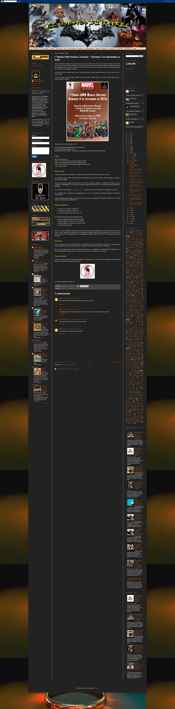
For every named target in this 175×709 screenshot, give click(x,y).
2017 (128, 150)
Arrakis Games (133, 241)
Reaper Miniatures (130, 375)
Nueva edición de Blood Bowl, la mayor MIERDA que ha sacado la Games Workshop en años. (135, 452)
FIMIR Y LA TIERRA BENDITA (43, 370)
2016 (128, 152)
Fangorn (127, 309)
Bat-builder (138, 268)
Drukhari (130, 292)
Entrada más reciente (60, 362)
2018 (128, 147)
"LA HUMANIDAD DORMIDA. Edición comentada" (44, 312)
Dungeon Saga (137, 292)
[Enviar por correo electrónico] (81, 286)
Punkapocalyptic (89, 48)
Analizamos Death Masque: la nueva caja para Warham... (135, 191)
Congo (134, 283)
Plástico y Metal (38, 247)
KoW (65, 48)
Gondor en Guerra (137, 322)
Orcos (135, 367)
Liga (140, 350)
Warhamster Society (39, 353)
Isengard (141, 339)
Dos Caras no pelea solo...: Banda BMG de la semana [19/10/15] (134, 579)
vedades (141, 404)
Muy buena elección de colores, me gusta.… (130, 95)
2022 (128, 139)
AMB (134, 234)
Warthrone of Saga (138, 418)
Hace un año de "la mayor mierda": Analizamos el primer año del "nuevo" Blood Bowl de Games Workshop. (135, 564)
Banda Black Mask (133, 252)
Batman (98, 48)
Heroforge (133, 330)
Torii (128, 398)
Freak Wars (134, 314)
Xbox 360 (132, 421)
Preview (134, 372)
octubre (131, 158)
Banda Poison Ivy (132, 262)
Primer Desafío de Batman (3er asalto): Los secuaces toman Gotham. (139, 517)
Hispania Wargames (130, 333)
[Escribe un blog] (82, 286)
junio (130, 210)
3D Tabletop (128, 230)
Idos (128, 336)
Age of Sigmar (45, 48)
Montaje (128, 359)
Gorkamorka (128, 324)
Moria (142, 359)
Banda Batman (139, 250)
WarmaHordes (72, 48)
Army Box (139, 239)
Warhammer (129, 409)
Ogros (137, 365)
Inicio (31, 48)
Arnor (127, 241)
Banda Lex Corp (137, 258)
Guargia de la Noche (138, 327)
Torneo (92, 288)
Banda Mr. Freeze (131, 259)
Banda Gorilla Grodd (138, 253)
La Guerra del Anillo (136, 348)
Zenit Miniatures (130, 423)
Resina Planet (130, 377)
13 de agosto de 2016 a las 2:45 (71, 309)
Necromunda (129, 362)
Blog (142, 275)
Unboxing (128, 401)
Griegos (139, 326)
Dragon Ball (140, 290)
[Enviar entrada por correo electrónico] (78, 286)
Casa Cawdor (138, 280)
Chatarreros (128, 281)
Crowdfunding (129, 286)
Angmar (133, 236)
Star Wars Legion (130, 389)
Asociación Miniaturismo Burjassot (67, 288)
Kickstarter (133, 344)
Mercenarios (138, 356)
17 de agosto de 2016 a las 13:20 (80, 319)
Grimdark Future (129, 327)
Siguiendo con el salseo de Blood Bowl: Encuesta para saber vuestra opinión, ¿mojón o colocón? (135, 486)
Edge (133, 293)
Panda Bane (128, 368)
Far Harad (128, 310)
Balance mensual (138, 247)
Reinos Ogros (138, 375)
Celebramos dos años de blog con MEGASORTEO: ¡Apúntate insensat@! (139, 435)
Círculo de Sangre (138, 281)
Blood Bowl (59, 48)
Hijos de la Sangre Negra (135, 332)
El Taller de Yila (138, 295)
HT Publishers (140, 335)
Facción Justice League (136, 306)
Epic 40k (137, 298)
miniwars (36, 384)
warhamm (137, 407)
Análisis (140, 234)
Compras (128, 283)
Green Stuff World (130, 326)
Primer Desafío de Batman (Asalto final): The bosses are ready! (138, 547)
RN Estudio (138, 378)
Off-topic (133, 365)
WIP (139, 420)
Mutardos (139, 361)
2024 (128, 135)
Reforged (36, 367)
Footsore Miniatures (132, 312)
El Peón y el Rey (38, 287)
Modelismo (128, 357)
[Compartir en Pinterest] (88, 286)
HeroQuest (127, 48)
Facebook (139, 307)
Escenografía (129, 300)
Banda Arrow (140, 249)
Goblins (139, 321)
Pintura (134, 48)
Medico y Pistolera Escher (40, 248)
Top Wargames (140, 397)
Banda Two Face (131, 267)
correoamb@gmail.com (78, 189)
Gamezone (133, 319)
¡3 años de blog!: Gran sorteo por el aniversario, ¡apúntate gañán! (139, 469)
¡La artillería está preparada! (136, 179)
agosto (130, 162)
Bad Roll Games (130, 245)
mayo (130, 212)
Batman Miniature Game (134, 270)
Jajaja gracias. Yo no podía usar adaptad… (130, 111)
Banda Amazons (132, 249)
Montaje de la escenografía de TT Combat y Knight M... (135, 204)
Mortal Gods (119, 48)
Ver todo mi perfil (36, 83)
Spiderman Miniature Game (132, 386)
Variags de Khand (134, 404)
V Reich (135, 403)
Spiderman (138, 384)
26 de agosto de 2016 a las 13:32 (74, 329)
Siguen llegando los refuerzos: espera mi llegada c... (134, 166)
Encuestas (128, 298)
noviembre (131, 156)
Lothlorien (139, 351)
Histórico (139, 333)
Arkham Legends (131, 239)
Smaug (134, 383)
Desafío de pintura (130, 290)
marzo (130, 216)
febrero (131, 218)
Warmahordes (136, 417)
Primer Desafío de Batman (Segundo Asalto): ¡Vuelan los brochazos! (139, 532)
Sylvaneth (133, 392)
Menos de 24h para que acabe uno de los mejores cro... (136, 199)
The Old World (136, 393)
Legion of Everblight (131, 350)
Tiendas (133, 397)
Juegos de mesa (135, 343)
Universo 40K (37, 308)
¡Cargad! (36, 260)
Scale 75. (128, 381)
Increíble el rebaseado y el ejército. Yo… (129, 119)
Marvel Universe (134, 353)
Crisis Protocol (136, 284)
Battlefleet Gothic (135, 272)
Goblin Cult (132, 321)
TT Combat (140, 398)
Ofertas (127, 365)
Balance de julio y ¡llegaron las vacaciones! (135, 195)
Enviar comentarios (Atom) (68, 364)
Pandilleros (135, 368)
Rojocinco (128, 380)
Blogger (96, 688)
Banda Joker (131, 255)
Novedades (135, 364)
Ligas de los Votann (130, 351)
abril (130, 214)
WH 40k (37, 48)
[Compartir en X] (84, 286)
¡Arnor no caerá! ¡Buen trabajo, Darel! (128, 103)
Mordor (136, 359)
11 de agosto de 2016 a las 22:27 (70, 298)
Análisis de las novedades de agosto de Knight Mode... (136, 169)
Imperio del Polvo (132, 338)
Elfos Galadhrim (130, 297)
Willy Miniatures (132, 420)
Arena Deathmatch (139, 238)
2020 (128, 143)
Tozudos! (36, 274)
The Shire (134, 395)
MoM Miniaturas (136, 358)
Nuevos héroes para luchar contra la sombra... (135, 173)
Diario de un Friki (38, 322)
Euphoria (104, 48)
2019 (128, 145)
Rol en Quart (138, 380)
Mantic (127, 353)
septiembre (132, 160)
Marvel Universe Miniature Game (83, 288)
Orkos (140, 367)
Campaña (133, 278)
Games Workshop (134, 317)
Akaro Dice (135, 232)
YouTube (138, 421)
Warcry (127, 407)
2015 (128, 223)
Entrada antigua (116, 362)
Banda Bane (130, 250)
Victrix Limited (130, 406)
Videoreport (138, 406)
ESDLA (52, 48)
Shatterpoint (134, 381)
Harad (129, 329)
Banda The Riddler (136, 265)
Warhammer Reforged (137, 411)
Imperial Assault (139, 336)
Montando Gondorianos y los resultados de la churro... (136, 182)
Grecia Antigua (137, 324)
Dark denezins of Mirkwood (132, 287)
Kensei (127, 344)
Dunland (127, 293)
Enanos (139, 297)
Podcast (127, 372)
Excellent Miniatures (138, 301)
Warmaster (128, 418)
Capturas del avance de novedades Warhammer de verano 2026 (44, 389)
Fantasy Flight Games (136, 309)
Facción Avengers (132, 303)
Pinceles (129, 370)
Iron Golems (134, 339)
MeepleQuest (128, 356)
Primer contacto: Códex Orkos (44, 277)
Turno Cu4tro (131, 400)
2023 (128, 137)
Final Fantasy (140, 310)
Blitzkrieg (136, 275)
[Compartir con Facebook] (86, 286)
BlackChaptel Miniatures (131, 273)
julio (130, 208)
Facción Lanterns (130, 307)
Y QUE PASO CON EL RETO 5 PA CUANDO (130, 127)
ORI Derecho (62, 329)
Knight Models (137, 346)
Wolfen (61, 309)
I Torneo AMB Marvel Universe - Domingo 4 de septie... (135, 186)
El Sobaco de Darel (64, 319)
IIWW (132, 336)
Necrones (137, 362)
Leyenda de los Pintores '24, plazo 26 (44, 356)
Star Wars (80, 48)
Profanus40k (37, 340)
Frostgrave (111, 48)
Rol (132, 380)
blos (139, 276)
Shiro (60, 298)
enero (130, 221)
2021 (128, 141)
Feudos (134, 310)
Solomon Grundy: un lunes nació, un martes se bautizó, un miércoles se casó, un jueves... (135, 667)
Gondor (128, 323)
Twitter (140, 400)
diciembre (131, 154)
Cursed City (138, 286)
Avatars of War (137, 244)
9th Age (135, 230)
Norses (127, 364)
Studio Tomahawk (135, 390)
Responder (62, 304)
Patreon (141, 368)
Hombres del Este (130, 335)
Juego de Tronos (132, 341)
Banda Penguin (139, 261)
